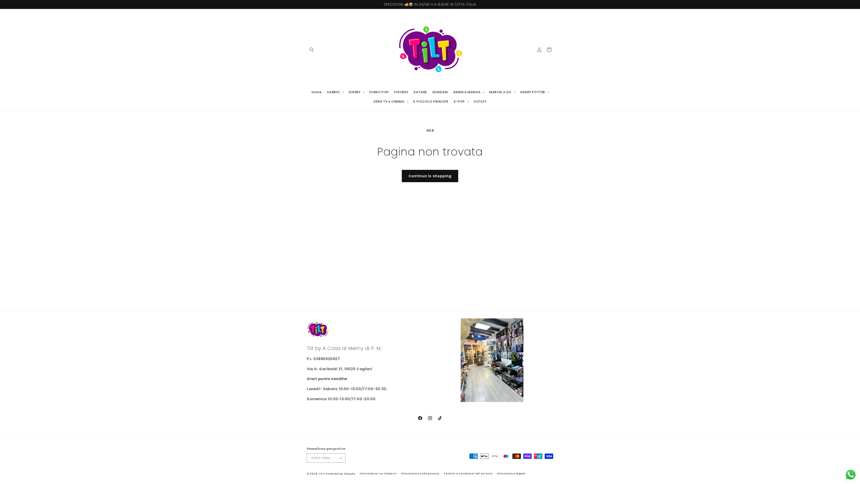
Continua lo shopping (430, 176)
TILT (322, 473)
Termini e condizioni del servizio (468, 473)
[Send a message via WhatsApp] (851, 475)
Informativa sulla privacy (420, 473)
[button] (312, 50)
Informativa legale (511, 473)
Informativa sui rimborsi (378, 473)
